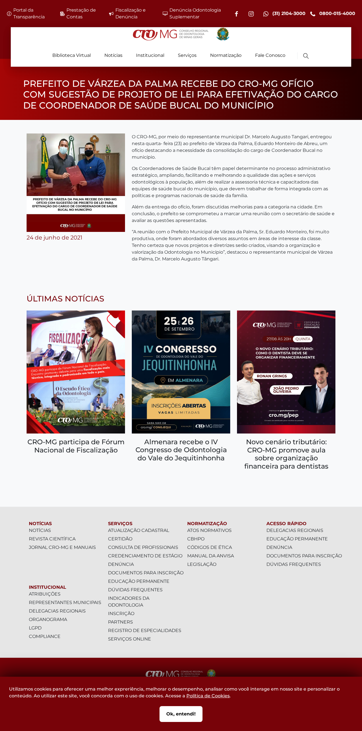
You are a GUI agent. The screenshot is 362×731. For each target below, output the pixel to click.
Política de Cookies (208, 695)
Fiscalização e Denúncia (130, 13)
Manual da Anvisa (210, 556)
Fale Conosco (270, 55)
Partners (120, 622)
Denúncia (121, 564)
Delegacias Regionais (57, 611)
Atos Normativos (209, 530)
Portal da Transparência (29, 13)
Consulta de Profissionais (143, 547)
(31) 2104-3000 (288, 13)
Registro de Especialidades (144, 630)
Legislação (201, 564)
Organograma (48, 619)
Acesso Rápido (286, 523)
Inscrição (121, 613)
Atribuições (45, 594)
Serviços (187, 55)
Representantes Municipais (65, 602)
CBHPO (195, 539)
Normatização (226, 55)
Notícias (113, 55)
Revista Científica (52, 539)
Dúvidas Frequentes (135, 589)
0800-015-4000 (336, 13)
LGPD (35, 628)
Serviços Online (129, 639)
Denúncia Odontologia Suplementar (195, 13)
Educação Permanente (138, 581)
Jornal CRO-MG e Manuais (62, 547)
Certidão (120, 539)
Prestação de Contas (81, 13)
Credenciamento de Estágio (145, 556)
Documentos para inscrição (146, 572)
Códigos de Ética (209, 547)
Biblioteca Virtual (71, 55)
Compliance (45, 636)
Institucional (150, 55)
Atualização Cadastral (138, 530)
